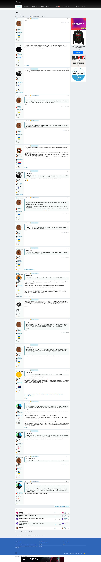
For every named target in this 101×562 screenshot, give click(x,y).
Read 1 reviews (20, 296)
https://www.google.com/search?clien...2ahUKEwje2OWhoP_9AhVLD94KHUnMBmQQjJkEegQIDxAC (43, 394)
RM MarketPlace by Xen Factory (24, 556)
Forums (40, 544)
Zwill (17, 145)
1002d (65, 528)
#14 (68, 345)
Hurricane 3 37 (20, 286)
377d (65, 519)
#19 (68, 481)
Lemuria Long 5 (20, 412)
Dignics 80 (19, 57)
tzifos (65, 515)
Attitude (17, 273)
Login (64, 544)
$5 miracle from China (21, 380)
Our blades (19, 29)
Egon (17, 13)
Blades (20, 528)
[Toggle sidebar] (85, 9)
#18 (68, 456)
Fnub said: (27, 97)
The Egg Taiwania (20, 156)
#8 (68, 197)
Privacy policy (77, 553)
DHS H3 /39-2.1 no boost (22, 383)
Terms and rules (71, 553)
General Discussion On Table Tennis (25, 513)
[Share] (67, 18)
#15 (68, 370)
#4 (68, 95)
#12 (68, 299)
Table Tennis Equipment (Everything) (26, 525)
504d (65, 513)
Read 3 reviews (20, 92)
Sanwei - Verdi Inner (21, 79)
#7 (68, 171)
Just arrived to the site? (23, 521)
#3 (68, 69)
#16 (68, 401)
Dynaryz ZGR (19, 415)
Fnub (17, 43)
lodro (17, 370)
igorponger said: (28, 322)
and (30, 269)
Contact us (41, 546)
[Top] (83, 553)
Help (81, 553)
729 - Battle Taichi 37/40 (21, 81)
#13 (68, 319)
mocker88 (18, 68)
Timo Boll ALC (19, 54)
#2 (68, 44)
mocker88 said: (28, 225)
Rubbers (20, 516)
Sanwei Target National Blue (22, 159)
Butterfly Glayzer (20, 158)
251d (65, 516)
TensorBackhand (19, 401)
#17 (68, 431)
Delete (21, 512)
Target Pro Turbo (20, 414)
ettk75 (65, 512)
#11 (68, 273)
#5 (68, 120)
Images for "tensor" (29, 395)
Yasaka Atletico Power (21, 283)
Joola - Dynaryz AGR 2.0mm (22, 82)
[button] (28, 6)
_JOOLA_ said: (28, 173)
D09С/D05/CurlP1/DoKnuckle (22, 32)
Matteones (66, 518)
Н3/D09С (19, 107)
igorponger (18, 299)
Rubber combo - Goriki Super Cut (27, 515)
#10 (68, 248)
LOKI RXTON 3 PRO (20, 382)
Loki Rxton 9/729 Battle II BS (22, 285)
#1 (68, 18)
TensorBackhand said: (29, 458)
